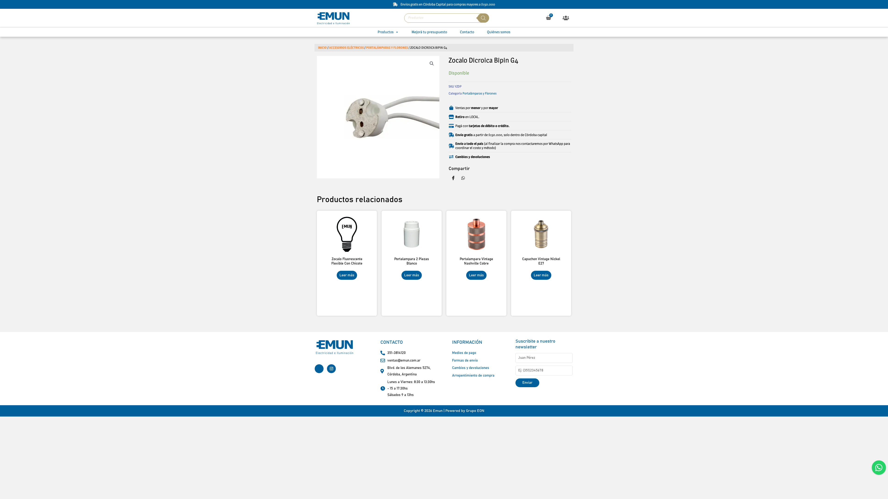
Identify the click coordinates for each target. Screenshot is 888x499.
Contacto (467, 32)
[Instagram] (331, 368)
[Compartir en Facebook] (453, 177)
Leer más (346, 275)
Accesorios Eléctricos (346, 47)
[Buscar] (483, 18)
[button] (565, 18)
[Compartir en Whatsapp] (463, 177)
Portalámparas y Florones (387, 47)
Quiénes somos (498, 32)
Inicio (322, 47)
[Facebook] (319, 368)
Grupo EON (475, 411)
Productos (386, 32)
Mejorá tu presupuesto (429, 32)
